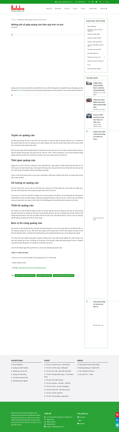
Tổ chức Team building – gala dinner (57, 396)
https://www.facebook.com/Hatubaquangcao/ (32, 267)
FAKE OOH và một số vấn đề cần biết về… (99, 304)
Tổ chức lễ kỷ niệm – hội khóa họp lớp (58, 389)
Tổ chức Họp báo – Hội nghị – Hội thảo (58, 383)
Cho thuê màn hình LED (20, 377)
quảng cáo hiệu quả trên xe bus (25, 275)
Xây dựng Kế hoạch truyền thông (89, 364)
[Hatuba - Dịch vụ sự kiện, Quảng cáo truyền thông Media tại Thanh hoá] (17, 8)
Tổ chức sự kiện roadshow (54, 393)
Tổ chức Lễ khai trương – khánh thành (58, 364)
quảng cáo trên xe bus (44, 275)
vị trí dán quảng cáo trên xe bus (63, 275)
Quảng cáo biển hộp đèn (20, 368)
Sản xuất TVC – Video (86, 374)
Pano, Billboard (18, 364)
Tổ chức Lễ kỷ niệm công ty (54, 380)
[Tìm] (106, 8)
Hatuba (19, 90)
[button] (61, 8)
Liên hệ (102, 8)
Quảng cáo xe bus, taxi (20, 371)
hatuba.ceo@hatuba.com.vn (64, 2)
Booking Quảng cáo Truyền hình (89, 368)
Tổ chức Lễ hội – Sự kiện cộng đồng (57, 386)
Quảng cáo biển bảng (19, 374)
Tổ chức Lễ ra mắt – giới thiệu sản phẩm (58, 371)
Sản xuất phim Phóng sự (87, 371)
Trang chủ (49, 8)
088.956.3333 (81, 2)
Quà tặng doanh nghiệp (20, 381)
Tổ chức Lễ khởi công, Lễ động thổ (57, 368)
